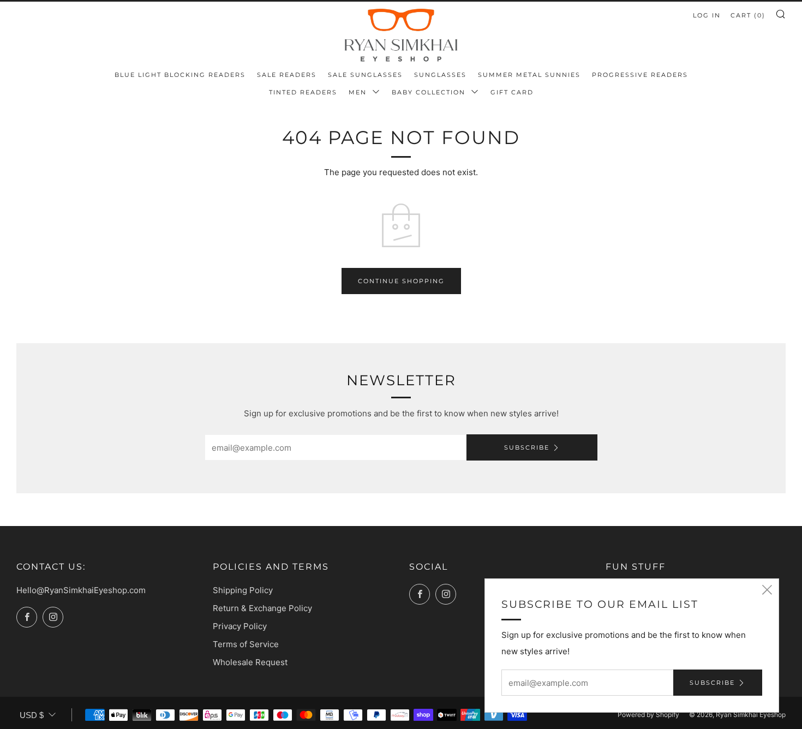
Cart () (748, 15)
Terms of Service (246, 644)
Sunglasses (440, 75)
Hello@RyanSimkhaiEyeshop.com (81, 590)
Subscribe (526, 447)
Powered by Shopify (648, 714)
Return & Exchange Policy (262, 608)
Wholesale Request (250, 662)
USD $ (32, 715)
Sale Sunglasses (365, 75)
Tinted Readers (303, 92)
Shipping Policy (243, 590)
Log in (707, 15)
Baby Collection (430, 92)
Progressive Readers (640, 75)
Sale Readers (286, 75)
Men (359, 92)
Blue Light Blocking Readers (180, 75)
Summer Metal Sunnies (529, 75)
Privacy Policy (240, 626)
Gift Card (512, 92)
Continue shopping (401, 281)
